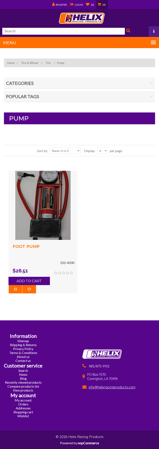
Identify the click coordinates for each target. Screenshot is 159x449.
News (23, 374)
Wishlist (23, 416)
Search (128, 31)
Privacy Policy (23, 349)
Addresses (23, 408)
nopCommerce (88, 443)
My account (23, 400)
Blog (23, 378)
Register (61, 4)
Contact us (23, 360)
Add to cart (29, 281)
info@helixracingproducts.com (112, 387)
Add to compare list (15, 289)
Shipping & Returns (23, 345)
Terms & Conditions (23, 353)
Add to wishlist (29, 289)
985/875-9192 (99, 366)
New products (23, 390)
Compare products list (23, 386)
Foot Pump (26, 246)
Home (11, 63)
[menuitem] (23, 341)
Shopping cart (23, 412)
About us (23, 357)
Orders (23, 404)
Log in (79, 4)
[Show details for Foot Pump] (42, 205)
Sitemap (23, 341)
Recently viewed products (23, 382)
